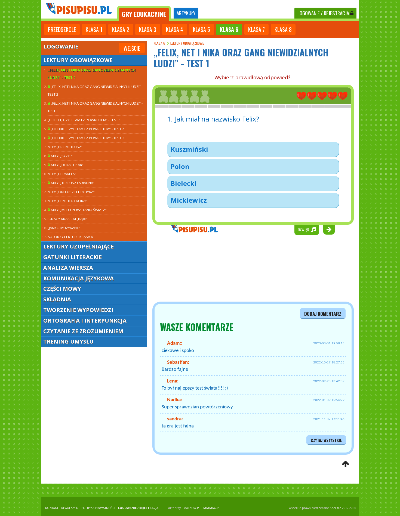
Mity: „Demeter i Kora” (67, 200)
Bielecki (183, 183)
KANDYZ (335, 508)
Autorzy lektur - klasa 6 (70, 236)
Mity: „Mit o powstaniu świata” (78, 209)
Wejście (132, 48)
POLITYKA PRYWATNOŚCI (98, 508)
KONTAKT (51, 508)
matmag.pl (211, 508)
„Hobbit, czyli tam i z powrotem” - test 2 (87, 128)
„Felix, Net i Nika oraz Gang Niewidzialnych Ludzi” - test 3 (95, 107)
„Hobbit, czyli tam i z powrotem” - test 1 (84, 119)
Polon (180, 166)
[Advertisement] (181, 268)
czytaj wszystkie (326, 440)
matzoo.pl (191, 508)
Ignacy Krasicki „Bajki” (68, 218)
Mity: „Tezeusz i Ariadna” (72, 182)
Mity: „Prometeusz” (65, 146)
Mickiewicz (189, 200)
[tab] (144, 13)
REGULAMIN (69, 508)
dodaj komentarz (322, 313)
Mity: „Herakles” (62, 173)
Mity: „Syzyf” (61, 155)
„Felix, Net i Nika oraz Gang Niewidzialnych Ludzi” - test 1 (92, 74)
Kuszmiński (189, 149)
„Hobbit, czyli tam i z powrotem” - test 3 (87, 137)
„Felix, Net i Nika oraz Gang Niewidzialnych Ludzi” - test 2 (95, 90)
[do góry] (345, 464)
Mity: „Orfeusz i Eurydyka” (71, 191)
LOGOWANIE (323, 13)
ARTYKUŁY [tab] (186, 13)
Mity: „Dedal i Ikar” (67, 164)
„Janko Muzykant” (64, 227)
